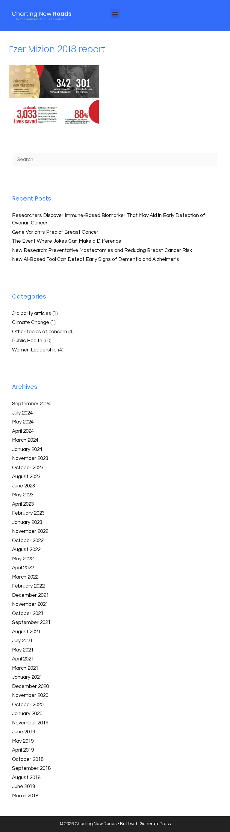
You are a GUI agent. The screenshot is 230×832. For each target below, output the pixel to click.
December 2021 (30, 595)
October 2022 (27, 540)
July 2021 (22, 640)
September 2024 (31, 403)
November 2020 (30, 695)
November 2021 (30, 604)
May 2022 (23, 559)
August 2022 (26, 549)
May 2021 (23, 650)
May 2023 (23, 495)
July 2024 (22, 413)
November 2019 (30, 723)
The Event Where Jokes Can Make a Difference (66, 241)
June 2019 (23, 732)
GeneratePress (155, 824)
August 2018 (26, 777)
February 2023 (28, 513)
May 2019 (23, 741)
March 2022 (25, 577)
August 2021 (26, 631)
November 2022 (30, 531)
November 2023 (30, 458)
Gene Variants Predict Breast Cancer (55, 232)
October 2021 (27, 613)
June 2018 (23, 786)
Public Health (27, 340)
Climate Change (30, 322)
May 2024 (23, 422)
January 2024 (27, 449)
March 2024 (25, 440)
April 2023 (23, 504)
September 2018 (31, 768)
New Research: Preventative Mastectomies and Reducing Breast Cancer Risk (102, 250)
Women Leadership (34, 350)
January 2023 (27, 522)
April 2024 (23, 431)
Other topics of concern (39, 331)
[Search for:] (115, 159)
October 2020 (27, 704)
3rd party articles (31, 313)
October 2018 (27, 759)
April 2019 (23, 750)
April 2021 (23, 659)
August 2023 (26, 476)
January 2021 (27, 677)
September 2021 (31, 622)
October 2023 (27, 467)
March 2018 (25, 796)
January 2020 (27, 713)
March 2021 (25, 668)
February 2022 (28, 586)
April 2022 (23, 568)
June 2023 (23, 486)
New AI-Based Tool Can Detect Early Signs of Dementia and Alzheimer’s (95, 259)
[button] (115, 14)
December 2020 (30, 686)
